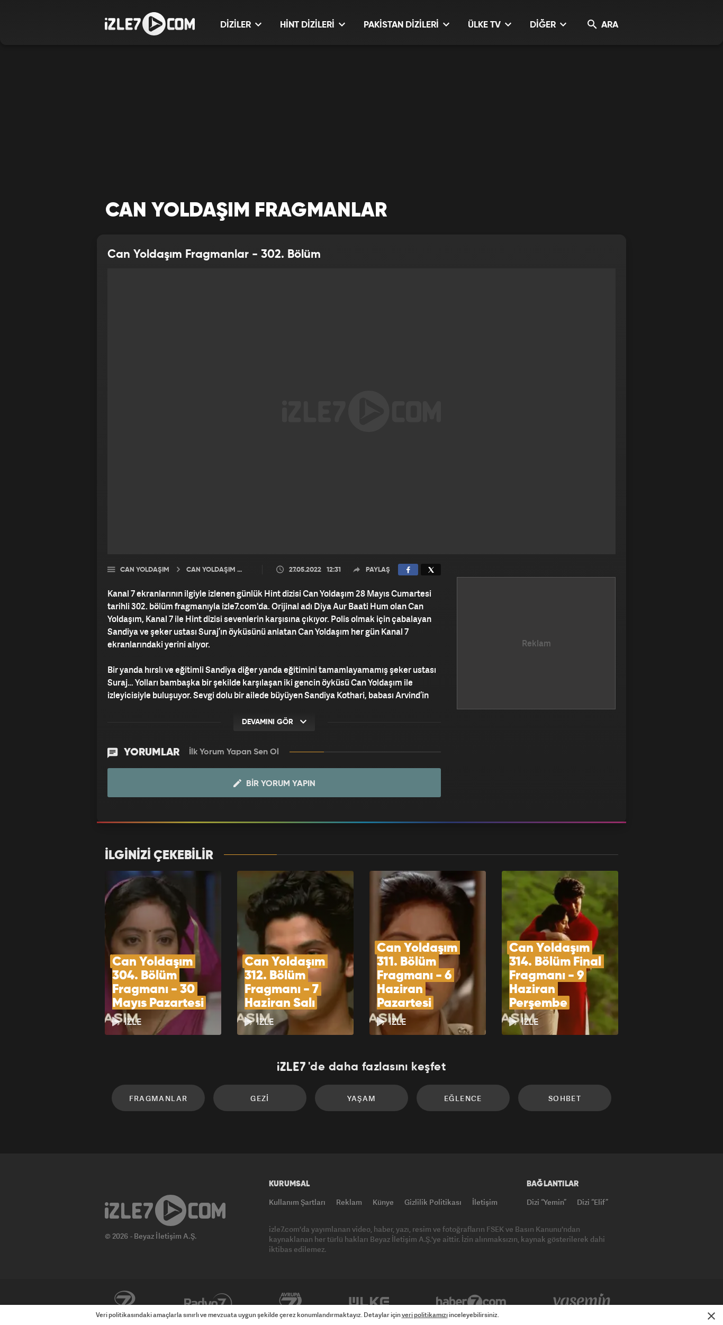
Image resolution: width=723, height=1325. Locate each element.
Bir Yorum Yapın (279, 784)
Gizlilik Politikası (433, 1202)
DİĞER (544, 25)
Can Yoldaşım (144, 569)
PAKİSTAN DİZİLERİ (402, 25)
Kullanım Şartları (297, 1202)
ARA (608, 25)
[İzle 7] (150, 23)
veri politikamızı (425, 1314)
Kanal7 (124, 1302)
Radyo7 (208, 1302)
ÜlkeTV (369, 1302)
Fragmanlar (158, 1098)
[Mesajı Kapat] (711, 1316)
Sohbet (564, 1098)
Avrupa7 (290, 1302)
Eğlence (463, 1098)
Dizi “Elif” (592, 1202)
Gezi (259, 1098)
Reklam (349, 1202)
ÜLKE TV (485, 25)
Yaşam (361, 1098)
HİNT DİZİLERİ (308, 25)
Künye (383, 1202)
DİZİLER (236, 25)
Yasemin (582, 1302)
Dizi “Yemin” (546, 1202)
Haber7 (471, 1302)
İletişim (485, 1202)
